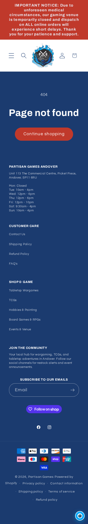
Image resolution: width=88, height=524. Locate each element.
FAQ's (13, 263)
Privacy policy (34, 483)
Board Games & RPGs (25, 319)
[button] (11, 55)
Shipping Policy (20, 244)
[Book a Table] (80, 516)
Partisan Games (41, 476)
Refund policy (47, 499)
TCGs (13, 300)
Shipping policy (31, 491)
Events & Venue (20, 329)
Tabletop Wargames (24, 290)
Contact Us (17, 234)
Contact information (66, 483)
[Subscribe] (72, 389)
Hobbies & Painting (23, 310)
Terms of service (61, 491)
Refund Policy (19, 254)
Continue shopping (44, 134)
